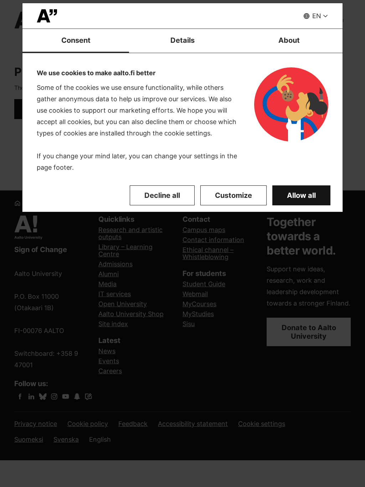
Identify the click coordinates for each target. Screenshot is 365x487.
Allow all (301, 195)
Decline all (162, 195)
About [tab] (289, 40)
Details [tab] (182, 40)
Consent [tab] (76, 40)
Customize (233, 195)
